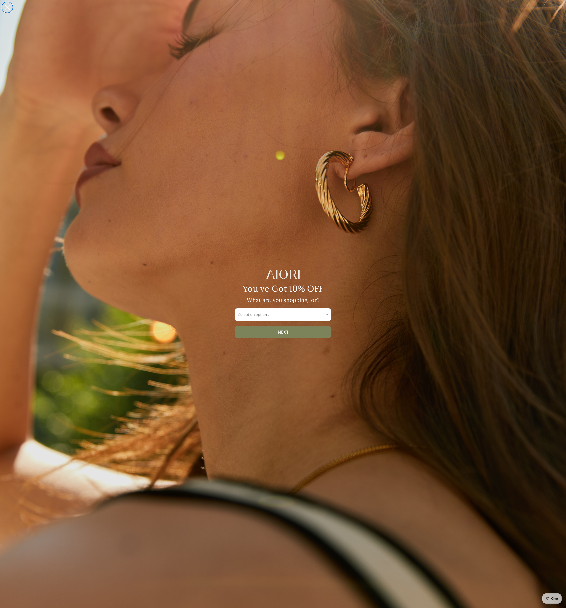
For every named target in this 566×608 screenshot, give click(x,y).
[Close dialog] (7, 7)
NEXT (283, 332)
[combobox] (281, 314)
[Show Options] (327, 314)
